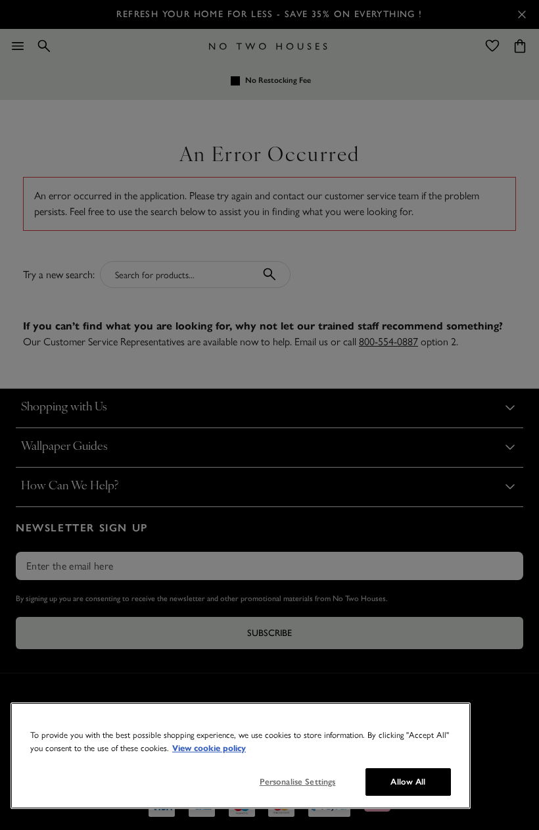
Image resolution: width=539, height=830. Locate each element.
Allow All (407, 782)
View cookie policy (209, 748)
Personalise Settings (298, 782)
